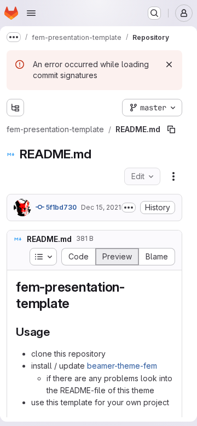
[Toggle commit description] (128, 207)
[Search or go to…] (154, 13)
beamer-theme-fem (122, 365)
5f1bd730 (60, 207)
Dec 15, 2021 (101, 207)
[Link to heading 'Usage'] (56, 332)
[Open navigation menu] (31, 13)
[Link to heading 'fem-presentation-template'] (76, 303)
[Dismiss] (169, 64)
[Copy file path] (171, 129)
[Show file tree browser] (15, 107)
